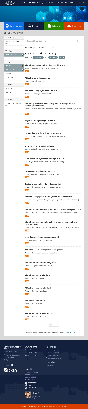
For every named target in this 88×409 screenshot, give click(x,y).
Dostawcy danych (31, 353)
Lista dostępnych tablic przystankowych (42, 237)
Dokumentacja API (69, 332)
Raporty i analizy (52, 355)
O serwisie (76, 26)
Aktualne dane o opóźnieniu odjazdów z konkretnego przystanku (53, 209)
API (58, 332)
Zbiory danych (16, 26)
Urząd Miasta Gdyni (11, 352)
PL (79, 3)
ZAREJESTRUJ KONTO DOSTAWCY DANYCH (60, 3)
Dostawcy (36, 26)
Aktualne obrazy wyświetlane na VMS (41, 91)
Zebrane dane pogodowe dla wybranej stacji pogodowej (48, 197)
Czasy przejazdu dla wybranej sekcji (40, 171)
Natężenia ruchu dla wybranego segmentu (43, 133)
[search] (78, 41)
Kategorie (56, 26)
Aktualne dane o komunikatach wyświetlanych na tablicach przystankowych (51, 223)
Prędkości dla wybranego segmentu (40, 120)
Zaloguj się (38, 3)
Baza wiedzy (50, 350)
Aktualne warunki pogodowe (37, 78)
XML (26, 71)
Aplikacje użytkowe (53, 353)
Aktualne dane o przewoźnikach (39, 313)
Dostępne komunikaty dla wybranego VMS (43, 184)
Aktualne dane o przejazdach (37, 275)
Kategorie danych (31, 355)
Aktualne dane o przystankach (38, 288)
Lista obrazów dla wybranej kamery (40, 146)
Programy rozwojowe (53, 358)
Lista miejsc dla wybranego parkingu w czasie (44, 158)
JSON (27, 126)
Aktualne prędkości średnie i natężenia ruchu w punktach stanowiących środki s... (50, 104)
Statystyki (49, 365)
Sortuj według (30, 47)
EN (83, 3)
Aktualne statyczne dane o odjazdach (41, 262)
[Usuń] (41, 57)
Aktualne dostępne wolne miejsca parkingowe (45, 65)
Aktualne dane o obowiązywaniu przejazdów (44, 250)
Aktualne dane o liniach (35, 300)
